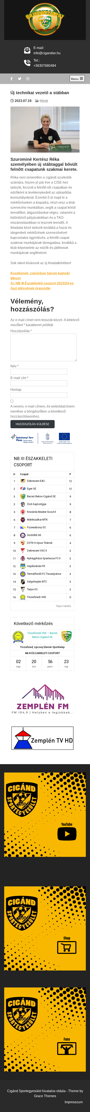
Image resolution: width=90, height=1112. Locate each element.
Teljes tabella (63, 606)
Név (14, 366)
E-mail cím (19, 378)
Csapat (24, 474)
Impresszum (74, 1102)
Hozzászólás (21, 331)
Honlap (15, 389)
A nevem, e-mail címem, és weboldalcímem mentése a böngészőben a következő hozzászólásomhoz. (42, 411)
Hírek (44, 101)
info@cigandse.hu (46, 53)
